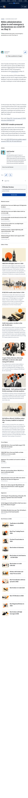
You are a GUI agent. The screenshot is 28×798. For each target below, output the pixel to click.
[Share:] (25, 52)
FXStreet (6, 53)
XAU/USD (14, 0)
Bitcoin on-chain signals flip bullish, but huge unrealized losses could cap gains (12, 485)
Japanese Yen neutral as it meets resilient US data (13, 460)
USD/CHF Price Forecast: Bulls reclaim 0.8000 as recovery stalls (12, 453)
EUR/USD (20, 0)
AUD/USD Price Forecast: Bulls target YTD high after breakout (13, 445)
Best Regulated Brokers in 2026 (17, 604)
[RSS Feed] (10, 175)
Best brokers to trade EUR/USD (16, 564)
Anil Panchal (7, 51)
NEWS (2, 18)
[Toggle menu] (1, 7)
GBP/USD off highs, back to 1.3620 (12, 263)
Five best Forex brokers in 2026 (17, 540)
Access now (14, 194)
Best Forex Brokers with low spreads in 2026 (17, 580)
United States (14, 71)
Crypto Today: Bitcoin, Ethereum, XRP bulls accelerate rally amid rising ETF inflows (12, 360)
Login (25, 6)
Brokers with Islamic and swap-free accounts (16, 572)
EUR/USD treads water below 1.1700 (13, 292)
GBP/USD (26, 0)
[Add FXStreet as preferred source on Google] (14, 56)
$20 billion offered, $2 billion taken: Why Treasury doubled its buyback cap (13, 420)
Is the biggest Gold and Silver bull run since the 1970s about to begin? (13, 503)
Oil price (8, 0)
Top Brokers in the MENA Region (17, 524)
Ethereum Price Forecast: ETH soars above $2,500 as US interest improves (13, 478)
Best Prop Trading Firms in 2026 (17, 532)
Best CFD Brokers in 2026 (17, 595)
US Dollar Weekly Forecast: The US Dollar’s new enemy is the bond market (13, 511)
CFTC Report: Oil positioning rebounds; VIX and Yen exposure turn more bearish (13, 496)
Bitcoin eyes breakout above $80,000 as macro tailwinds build (12, 471)
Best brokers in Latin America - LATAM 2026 (18, 556)
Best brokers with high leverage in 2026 (16, 613)
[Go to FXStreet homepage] (4, 7)
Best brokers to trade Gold (17, 587)
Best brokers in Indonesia (17, 547)
